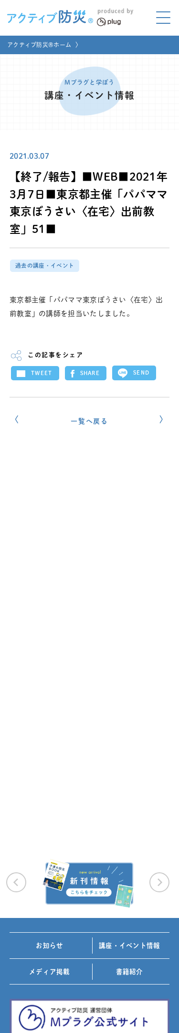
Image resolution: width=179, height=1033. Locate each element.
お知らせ (49, 945)
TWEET (42, 373)
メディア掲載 (49, 971)
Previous (16, 882)
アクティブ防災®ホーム (39, 45)
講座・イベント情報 (129, 945)
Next (159, 882)
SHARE (90, 373)
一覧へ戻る (89, 421)
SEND (141, 372)
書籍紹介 (129, 971)
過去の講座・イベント (44, 265)
